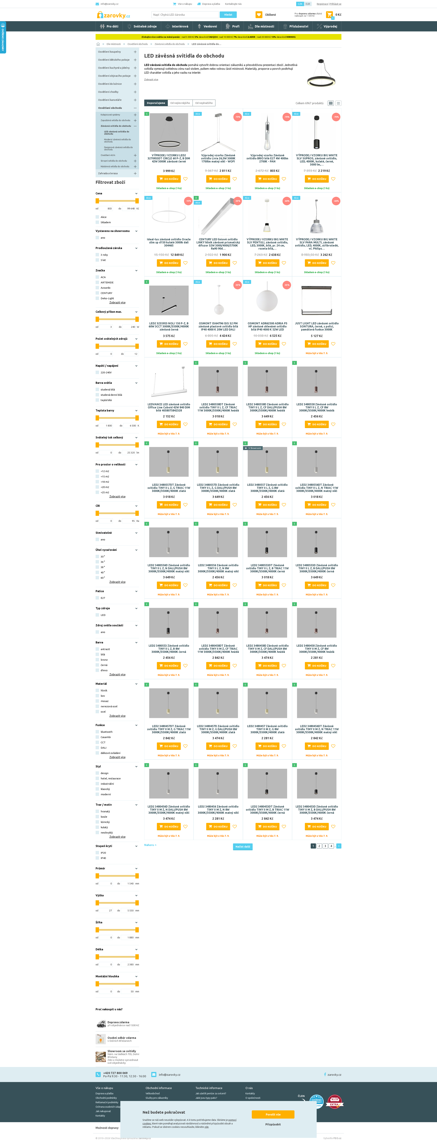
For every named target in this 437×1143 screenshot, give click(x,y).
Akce (104, 217)
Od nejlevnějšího (180, 102)
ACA (103, 277)
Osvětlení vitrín (108, 155)
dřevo (104, 670)
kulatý (104, 827)
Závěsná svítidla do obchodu (170, 44)
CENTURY (106, 293)
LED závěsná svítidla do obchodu (116, 132)
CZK (300, 4)
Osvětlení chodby (108, 91)
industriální (107, 783)
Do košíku (171, 178)
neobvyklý (107, 832)
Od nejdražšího (204, 102)
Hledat (228, 14)
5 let (103, 260)
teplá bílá (106, 400)
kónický (105, 822)
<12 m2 (105, 471)
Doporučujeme (156, 102)
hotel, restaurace (111, 778)
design (104, 773)
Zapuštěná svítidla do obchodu (115, 120)
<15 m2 (105, 476)
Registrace (322, 4)
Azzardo (105, 287)
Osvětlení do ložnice (110, 83)
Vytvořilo (332, 1138)
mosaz (105, 701)
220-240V (106, 372)
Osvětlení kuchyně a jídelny (114, 67)
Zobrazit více (151, 79)
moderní (106, 794)
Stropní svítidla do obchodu (114, 161)
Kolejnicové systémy (110, 115)
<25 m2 (105, 492)
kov (103, 695)
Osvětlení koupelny (109, 51)
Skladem (106, 222)
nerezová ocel (109, 706)
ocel (103, 711)
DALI (103, 747)
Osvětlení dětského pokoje (114, 59)
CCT (103, 742)
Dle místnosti (114, 44)
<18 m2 (105, 481)
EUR (308, 4)
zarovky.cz (334, 1074)
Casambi (106, 737)
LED (103, 615)
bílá (103, 654)
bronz (104, 659)
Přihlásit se (335, 4)
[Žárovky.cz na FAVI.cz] (335, 1101)
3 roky (104, 254)
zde (207, 1127)
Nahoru (149, 844)
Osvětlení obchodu (138, 44)
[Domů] (98, 44)
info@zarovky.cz (109, 4)
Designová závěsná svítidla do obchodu (118, 148)
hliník (104, 690)
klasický (105, 789)
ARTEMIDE (107, 282)
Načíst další (243, 846)
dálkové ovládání (110, 753)
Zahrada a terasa (108, 173)
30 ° (103, 556)
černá (104, 665)
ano (103, 237)
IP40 (103, 858)
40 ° (103, 572)
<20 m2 (105, 487)
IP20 (103, 852)
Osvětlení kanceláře (110, 99)
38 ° (103, 567)
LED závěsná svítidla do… (206, 44)
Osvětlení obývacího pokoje (114, 75)
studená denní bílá (111, 394)
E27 (103, 597)
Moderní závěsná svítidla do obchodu (117, 140)
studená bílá (108, 389)
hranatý (105, 811)
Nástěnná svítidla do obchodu (115, 166)
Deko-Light (107, 298)
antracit (105, 649)
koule (104, 816)
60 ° (103, 577)
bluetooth (106, 731)
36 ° (103, 561)
